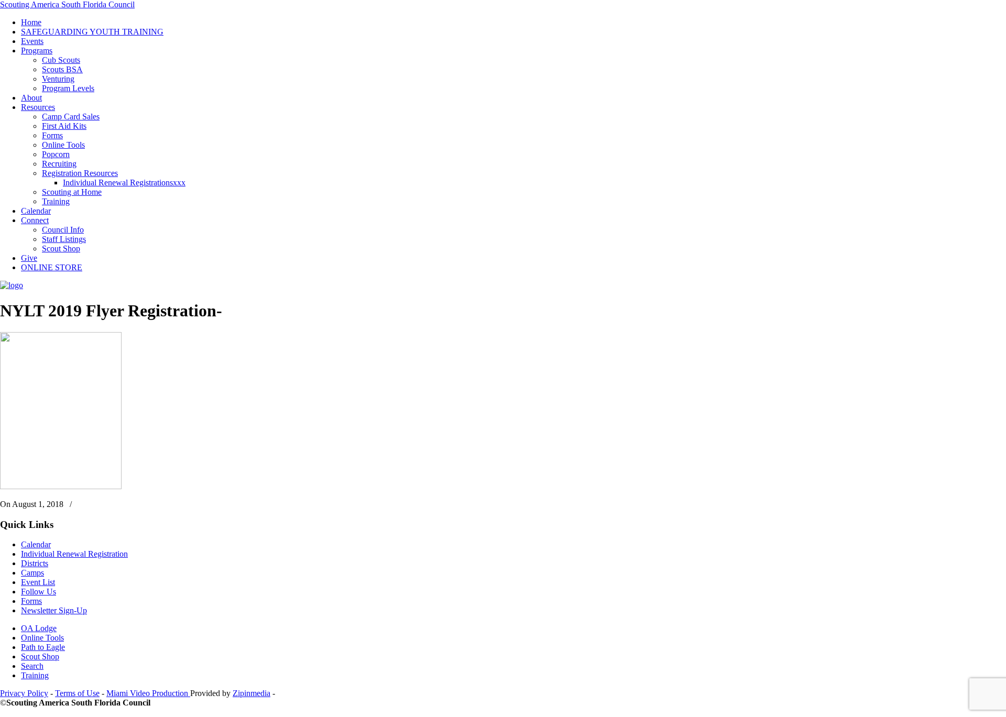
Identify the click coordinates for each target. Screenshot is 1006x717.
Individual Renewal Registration (74, 553)
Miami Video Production (148, 693)
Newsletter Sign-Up (54, 610)
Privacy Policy (24, 693)
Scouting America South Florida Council (67, 4)
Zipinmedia (251, 693)
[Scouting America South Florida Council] (11, 285)
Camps (32, 572)
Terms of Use (77, 693)
